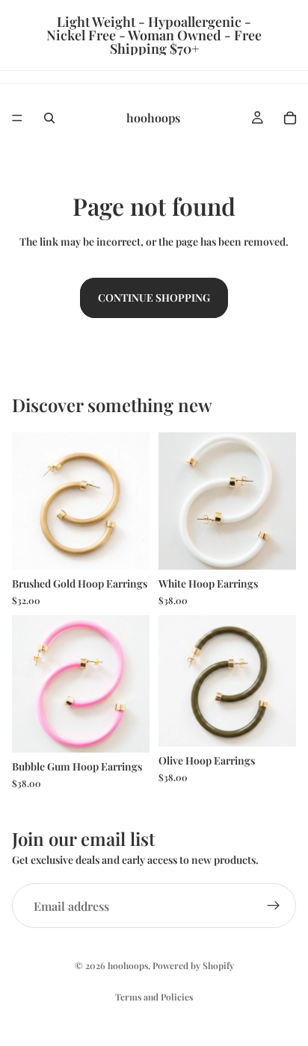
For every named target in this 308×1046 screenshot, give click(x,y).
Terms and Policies (154, 997)
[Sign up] (273, 905)
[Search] (49, 118)
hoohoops (128, 965)
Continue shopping (154, 297)
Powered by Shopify (193, 965)
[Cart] (290, 118)
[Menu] (17, 118)
